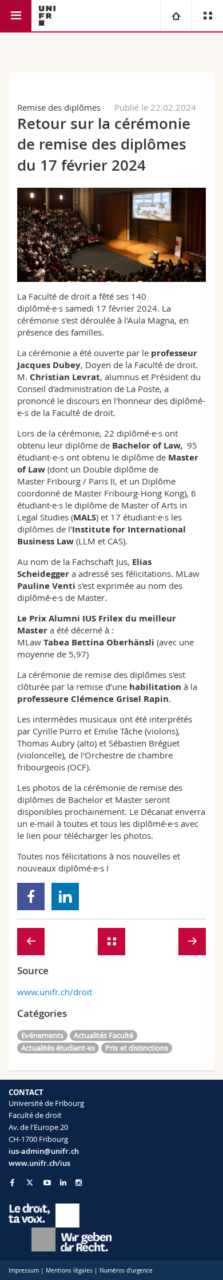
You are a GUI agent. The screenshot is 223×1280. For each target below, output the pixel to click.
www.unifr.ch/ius (39, 1163)
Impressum (24, 1270)
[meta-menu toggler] (207, 15)
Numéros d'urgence (126, 1270)
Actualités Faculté (103, 1035)
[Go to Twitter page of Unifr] (29, 1182)
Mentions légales (69, 1270)
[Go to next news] (192, 941)
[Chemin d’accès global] (176, 15)
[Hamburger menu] (15, 15)
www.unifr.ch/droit (54, 992)
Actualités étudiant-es (58, 1048)
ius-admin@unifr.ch (44, 1151)
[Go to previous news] (31, 941)
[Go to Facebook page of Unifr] (12, 1182)
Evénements (42, 1035)
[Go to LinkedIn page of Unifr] (63, 1182)
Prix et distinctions (136, 1048)
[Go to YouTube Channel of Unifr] (47, 1182)
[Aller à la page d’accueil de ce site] (47, 15)
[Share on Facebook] (31, 896)
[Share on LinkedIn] (65, 896)
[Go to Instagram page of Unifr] (78, 1182)
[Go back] (111, 941)
